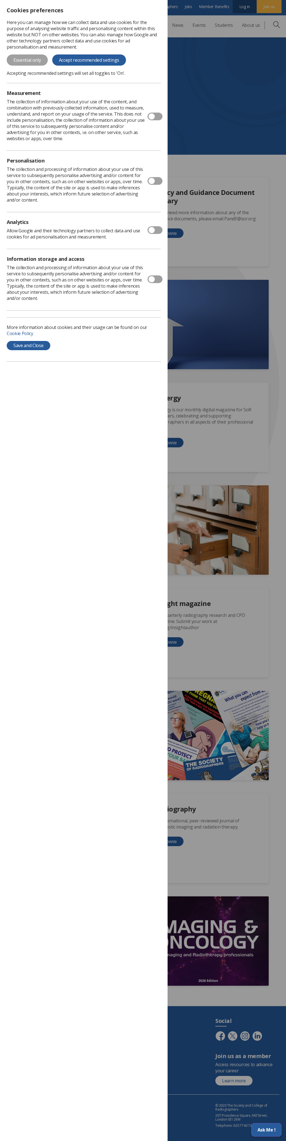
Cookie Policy (20, 333)
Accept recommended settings (89, 60)
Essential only (27, 60)
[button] (266, 1130)
